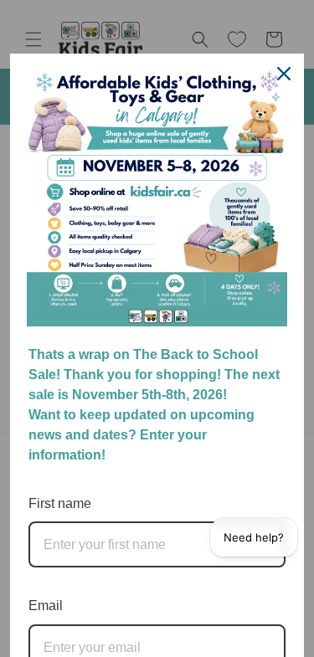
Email (45, 605)
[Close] (284, 74)
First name (59, 503)
